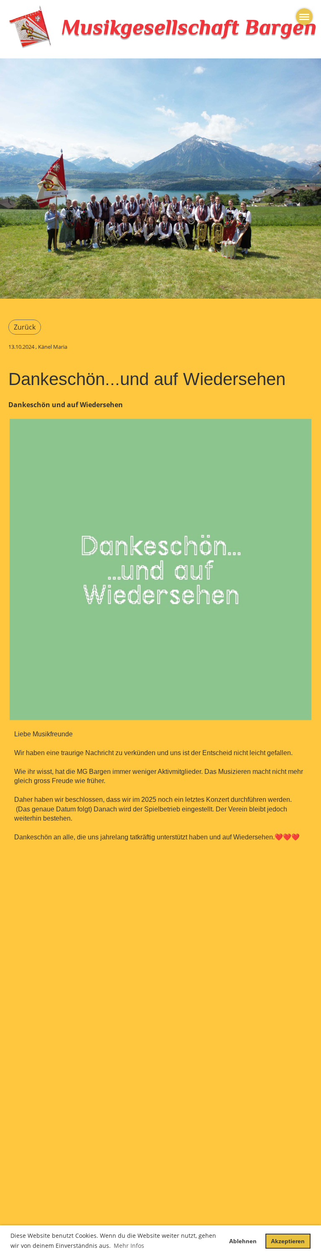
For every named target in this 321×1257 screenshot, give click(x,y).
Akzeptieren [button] (288, 1241)
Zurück (25, 327)
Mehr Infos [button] (129, 1245)
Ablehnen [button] (243, 1241)
